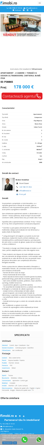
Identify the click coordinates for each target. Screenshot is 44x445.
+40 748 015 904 (25, 187)
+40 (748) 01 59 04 (15, 8)
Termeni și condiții (7, 434)
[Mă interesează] (5, 16)
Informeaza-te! (7, 443)
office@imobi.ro (25, 191)
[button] (2, 51)
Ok (15, 443)
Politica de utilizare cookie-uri (24, 434)
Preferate (17, 10)
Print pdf (22, 194)
